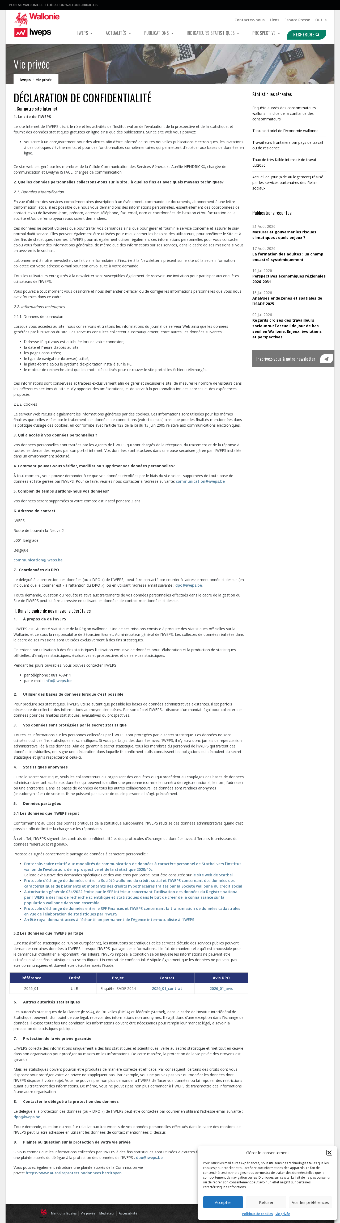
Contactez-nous (250, 19)
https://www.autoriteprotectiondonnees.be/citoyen (74, 1172)
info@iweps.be (57, 680)
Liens (274, 19)
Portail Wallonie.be (26, 5)
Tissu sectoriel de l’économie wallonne (285, 130)
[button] (329, 1152)
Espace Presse (297, 19)
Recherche (304, 34)
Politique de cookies (257, 1214)
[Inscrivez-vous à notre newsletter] (326, 358)
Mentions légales (64, 1213)
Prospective (264, 33)
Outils (320, 19)
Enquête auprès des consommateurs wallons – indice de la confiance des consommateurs (284, 113)
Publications (157, 33)
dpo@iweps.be (188, 585)
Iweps (83, 33)
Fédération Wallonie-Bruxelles (71, 5)
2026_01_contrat (167, 988)
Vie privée (282, 1214)
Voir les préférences (310, 1202)
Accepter (223, 1202)
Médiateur (107, 1213)
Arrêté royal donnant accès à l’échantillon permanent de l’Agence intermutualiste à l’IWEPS (109, 919)
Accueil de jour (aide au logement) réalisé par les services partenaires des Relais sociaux (287, 182)
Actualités (116, 33)
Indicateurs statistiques (211, 33)
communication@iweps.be (200, 481)
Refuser (266, 1202)
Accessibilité (128, 1213)
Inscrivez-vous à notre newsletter (285, 358)
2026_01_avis (221, 988)
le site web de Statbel (213, 874)
